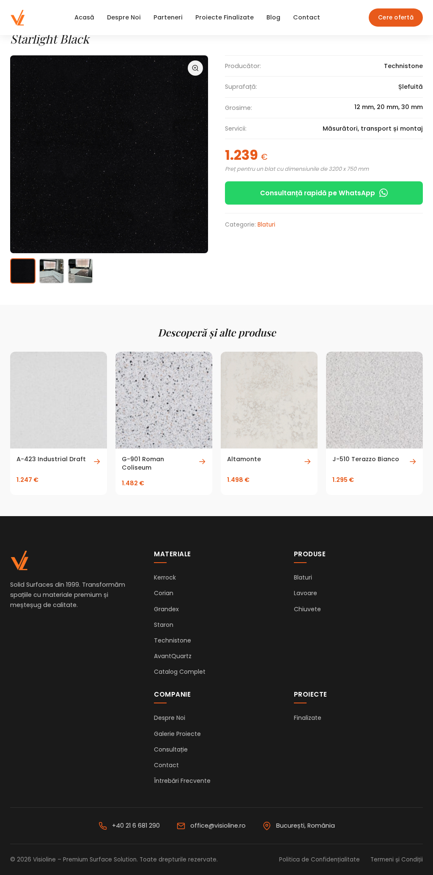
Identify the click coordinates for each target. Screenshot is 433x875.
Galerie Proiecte (177, 734)
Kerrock (165, 577)
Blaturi (266, 225)
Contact (306, 17)
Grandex (166, 609)
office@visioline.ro (218, 825)
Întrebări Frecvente (182, 781)
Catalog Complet (180, 671)
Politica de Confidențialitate (319, 860)
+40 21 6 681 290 (136, 825)
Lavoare (305, 593)
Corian (163, 593)
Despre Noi (124, 17)
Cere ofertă (396, 18)
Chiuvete (307, 609)
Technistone (172, 640)
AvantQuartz (173, 656)
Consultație (171, 749)
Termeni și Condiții (396, 860)
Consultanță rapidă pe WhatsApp (317, 193)
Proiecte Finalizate (224, 17)
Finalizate (307, 718)
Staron (163, 625)
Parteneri (168, 17)
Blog (273, 17)
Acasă (84, 17)
